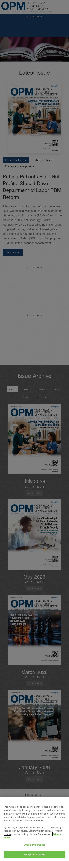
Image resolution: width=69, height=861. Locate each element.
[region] (34, 829)
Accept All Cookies (34, 854)
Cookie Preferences (34, 844)
